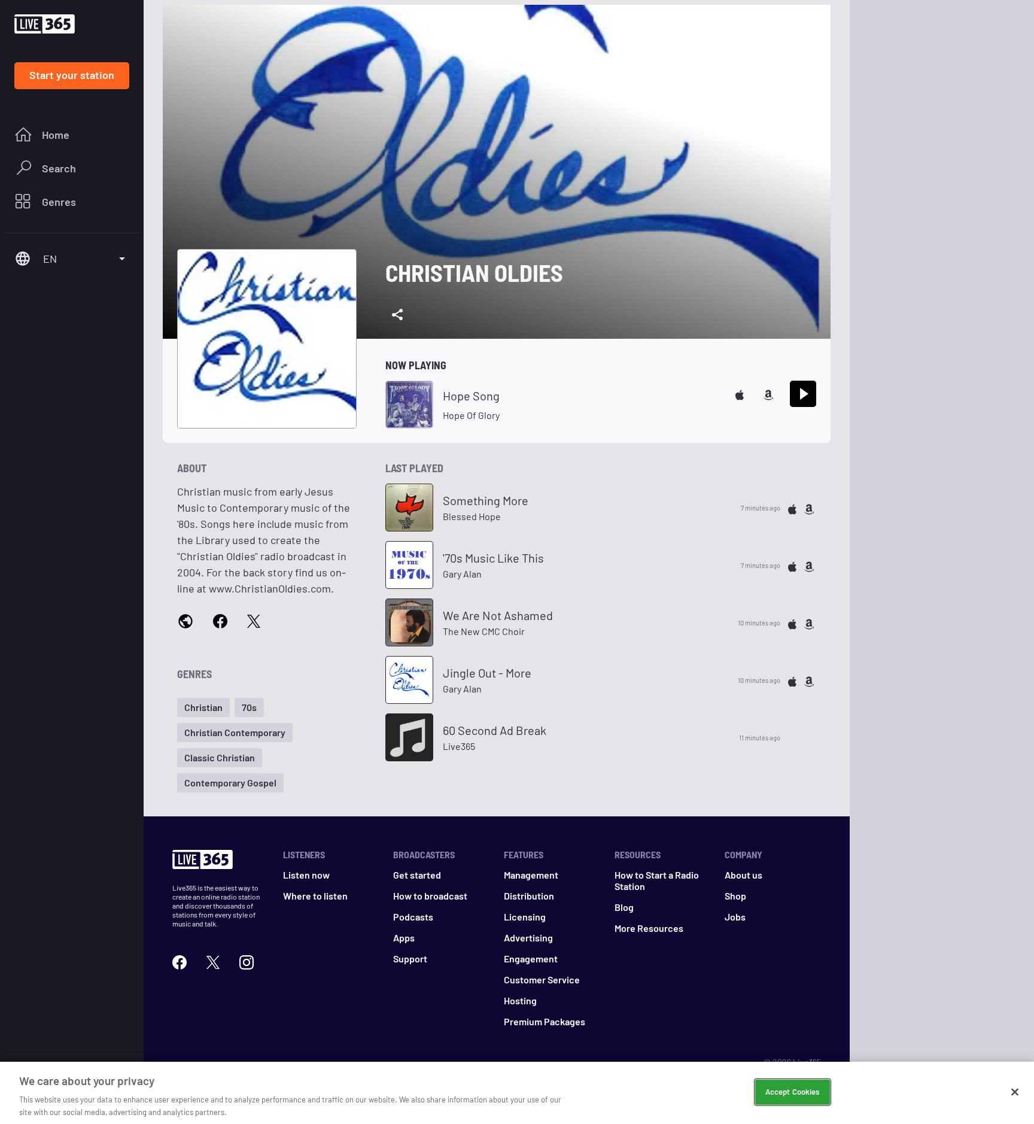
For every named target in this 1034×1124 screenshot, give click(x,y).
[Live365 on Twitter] (213, 961)
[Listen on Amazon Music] (768, 393)
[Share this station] (397, 314)
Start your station (71, 74)
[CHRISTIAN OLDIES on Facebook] (220, 620)
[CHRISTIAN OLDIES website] (185, 621)
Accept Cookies (792, 1091)
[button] (203, 707)
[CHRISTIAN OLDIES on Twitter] (253, 620)
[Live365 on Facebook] (179, 961)
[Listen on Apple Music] (739, 393)
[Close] (1015, 1092)
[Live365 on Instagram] (246, 961)
